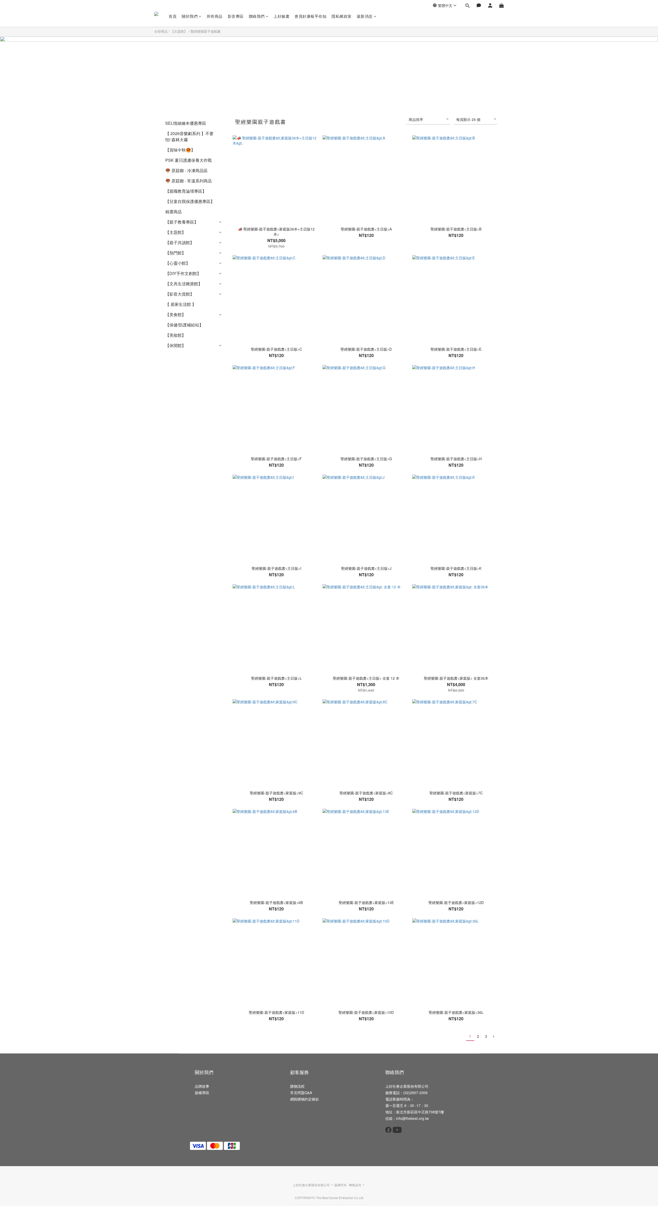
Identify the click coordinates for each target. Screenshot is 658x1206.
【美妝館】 (175, 335)
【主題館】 (179, 31)
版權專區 (202, 1092)
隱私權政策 (342, 16)
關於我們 (190, 16)
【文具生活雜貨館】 (183, 284)
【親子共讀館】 (179, 242)
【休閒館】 (175, 345)
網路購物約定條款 (304, 1099)
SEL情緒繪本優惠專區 (185, 123)
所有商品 (215, 16)
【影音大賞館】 (179, 294)
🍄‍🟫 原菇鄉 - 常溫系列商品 (188, 181)
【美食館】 (175, 314)
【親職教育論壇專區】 (185, 191)
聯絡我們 (257, 16)
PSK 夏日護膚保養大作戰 (188, 160)
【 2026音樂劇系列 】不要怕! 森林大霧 (189, 136)
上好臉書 (281, 16)
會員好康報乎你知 (310, 16)
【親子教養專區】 (181, 222)
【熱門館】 (175, 253)
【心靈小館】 (177, 263)
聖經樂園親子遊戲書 (205, 31)
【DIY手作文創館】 (183, 273)
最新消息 (365, 16)
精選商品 (173, 212)
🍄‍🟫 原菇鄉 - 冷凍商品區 (186, 170)
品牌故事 (202, 1086)
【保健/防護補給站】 (184, 325)
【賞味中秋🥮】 (180, 150)
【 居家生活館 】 (180, 304)
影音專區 (236, 16)
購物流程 (297, 1086)
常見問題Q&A (301, 1092)
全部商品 (161, 31)
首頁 (173, 16)
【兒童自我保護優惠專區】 (190, 201)
